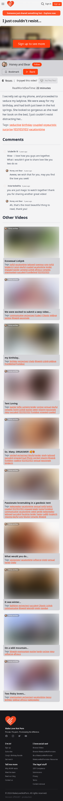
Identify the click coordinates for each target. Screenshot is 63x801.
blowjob (13, 651)
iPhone (29, 458)
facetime (26, 514)
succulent (21, 272)
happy (39, 514)
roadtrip (17, 460)
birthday (27, 125)
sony (46, 264)
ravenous (39, 264)
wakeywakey (15, 506)
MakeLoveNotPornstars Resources (45, 759)
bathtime (14, 605)
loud (24, 458)
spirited (13, 455)
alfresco (38, 269)
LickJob (31, 269)
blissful (31, 455)
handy (7, 562)
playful (23, 267)
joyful (12, 264)
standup (44, 608)
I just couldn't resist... (22, 20)
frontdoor (20, 363)
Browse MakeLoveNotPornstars (44, 752)
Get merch (9, 759)
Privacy (35, 776)
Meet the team (10, 772)
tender (49, 267)
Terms (35, 780)
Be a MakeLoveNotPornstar (42, 755)
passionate (24, 318)
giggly (44, 455)
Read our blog (10, 776)
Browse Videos (38, 748)
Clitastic (45, 315)
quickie (16, 269)
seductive (15, 125)
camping (24, 269)
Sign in (48, 4)
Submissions (37, 772)
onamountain (11, 272)
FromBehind (31, 272)
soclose (8, 318)
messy (48, 697)
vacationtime (37, 129)
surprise (8, 129)
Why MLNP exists (11, 768)
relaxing (42, 409)
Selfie (19, 407)
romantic (46, 269)
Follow (37, 64)
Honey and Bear (19, 64)
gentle (39, 511)
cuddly (45, 514)
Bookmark (14, 71)
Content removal (39, 784)
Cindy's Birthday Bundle (13, 755)
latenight (30, 608)
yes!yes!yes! (29, 315)
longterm (9, 267)
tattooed (31, 264)
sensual (47, 407)
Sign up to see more (31, 44)
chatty (31, 361)
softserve (37, 559)
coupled (38, 125)
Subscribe (8, 752)
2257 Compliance (39, 768)
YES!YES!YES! (20, 129)
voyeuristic (50, 125)
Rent (32, 72)
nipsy (7, 412)
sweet (35, 409)
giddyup (53, 315)
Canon (16, 267)
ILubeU (38, 315)
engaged (9, 269)
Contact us (9, 780)
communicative (17, 315)
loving (16, 409)
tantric (49, 506)
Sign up (8, 748)
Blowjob (15, 318)
